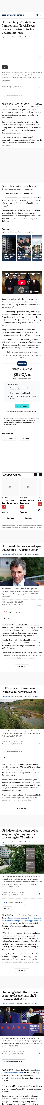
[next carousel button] (39, 56)
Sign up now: (6, 37)
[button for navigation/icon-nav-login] (37, 15)
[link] (13, 15)
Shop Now (10, 518)
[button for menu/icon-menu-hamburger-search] (41, 15)
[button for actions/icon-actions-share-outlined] (39, 87)
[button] (37, 15)
